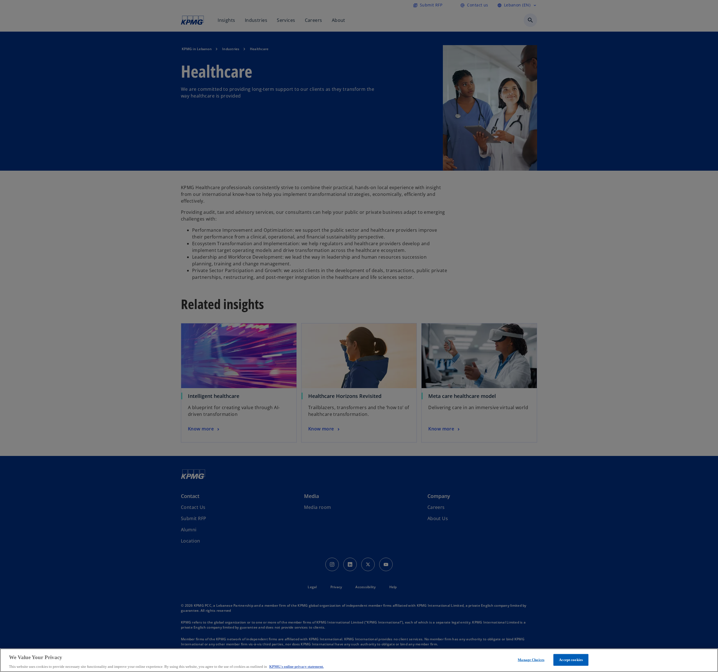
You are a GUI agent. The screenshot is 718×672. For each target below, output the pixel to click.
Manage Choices (531, 659)
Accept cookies (571, 659)
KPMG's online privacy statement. (296, 666)
